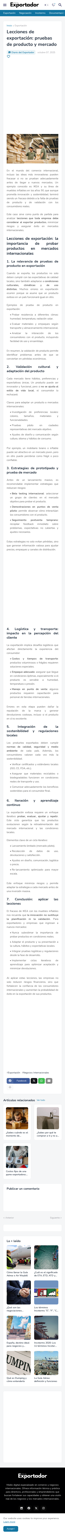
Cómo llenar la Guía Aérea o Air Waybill (17, 1274)
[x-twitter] (36, 1508)
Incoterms (40, 13)
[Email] (49, 1081)
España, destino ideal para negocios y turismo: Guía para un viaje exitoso (18, 1344)
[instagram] (43, 1508)
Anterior (9, 1217)
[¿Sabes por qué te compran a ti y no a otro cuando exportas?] (48, 1118)
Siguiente (55, 1217)
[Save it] (8, 56)
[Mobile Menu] (5, 5)
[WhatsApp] (41, 1081)
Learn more (9, 1521)
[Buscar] (60, 5)
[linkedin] (21, 1508)
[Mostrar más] (10, 1087)
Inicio (9, 26)
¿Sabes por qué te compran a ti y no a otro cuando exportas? (47, 1134)
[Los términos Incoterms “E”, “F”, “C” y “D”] (46, 1292)
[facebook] (29, 1508)
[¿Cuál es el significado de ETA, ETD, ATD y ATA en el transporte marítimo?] (46, 1257)
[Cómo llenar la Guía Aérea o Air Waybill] (19, 1257)
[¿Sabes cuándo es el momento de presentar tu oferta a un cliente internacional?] (17, 1118)
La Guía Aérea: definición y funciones (45, 1380)
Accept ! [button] (11, 1528)
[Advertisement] (32, 96)
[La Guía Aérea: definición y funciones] (46, 1363)
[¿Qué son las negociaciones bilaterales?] (19, 1292)
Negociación (25, 13)
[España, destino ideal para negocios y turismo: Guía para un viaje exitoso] (19, 1328)
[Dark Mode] (46, 5)
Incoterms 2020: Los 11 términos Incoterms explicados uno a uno (46, 1344)
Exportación (9, 13)
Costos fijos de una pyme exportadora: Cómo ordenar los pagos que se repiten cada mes (16, 1173)
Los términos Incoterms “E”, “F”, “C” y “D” (46, 1309)
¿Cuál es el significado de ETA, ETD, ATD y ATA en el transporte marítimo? (46, 1274)
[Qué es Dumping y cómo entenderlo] (19, 1363)
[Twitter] (34, 1081)
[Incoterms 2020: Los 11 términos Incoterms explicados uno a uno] (46, 1328)
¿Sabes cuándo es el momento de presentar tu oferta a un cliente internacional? (17, 1134)
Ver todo (41, 1100)
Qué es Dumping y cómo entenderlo (16, 1380)
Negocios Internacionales (36, 1073)
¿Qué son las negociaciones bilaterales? (14, 1309)
